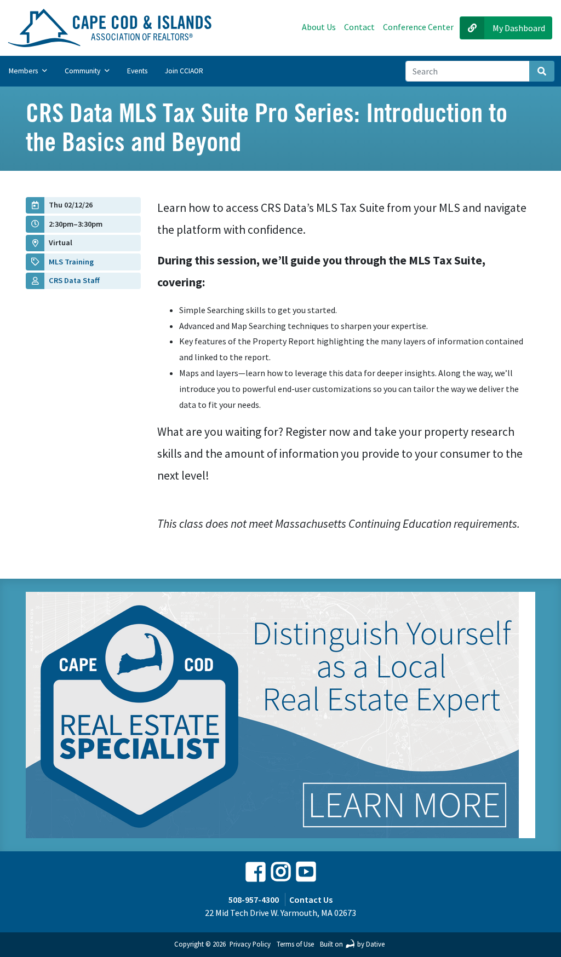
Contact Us (311, 899)
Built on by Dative (352, 943)
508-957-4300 (253, 899)
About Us (319, 26)
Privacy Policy (250, 943)
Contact (359, 26)
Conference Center (418, 26)
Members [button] (24, 71)
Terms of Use (295, 943)
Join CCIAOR (184, 71)
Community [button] (83, 71)
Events (137, 71)
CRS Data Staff (74, 280)
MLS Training (71, 262)
